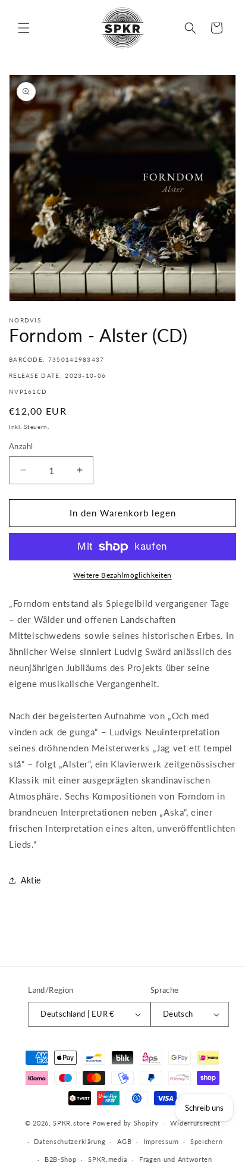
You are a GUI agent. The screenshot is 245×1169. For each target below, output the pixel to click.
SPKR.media (107, 1159)
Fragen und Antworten (175, 1159)
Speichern (206, 1141)
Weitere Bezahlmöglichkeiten (122, 575)
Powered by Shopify (125, 1123)
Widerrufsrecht (195, 1123)
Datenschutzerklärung (69, 1141)
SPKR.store (71, 1123)
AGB (124, 1141)
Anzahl (21, 446)
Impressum (160, 1141)
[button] (24, 28)
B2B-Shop (61, 1159)
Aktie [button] (31, 880)
